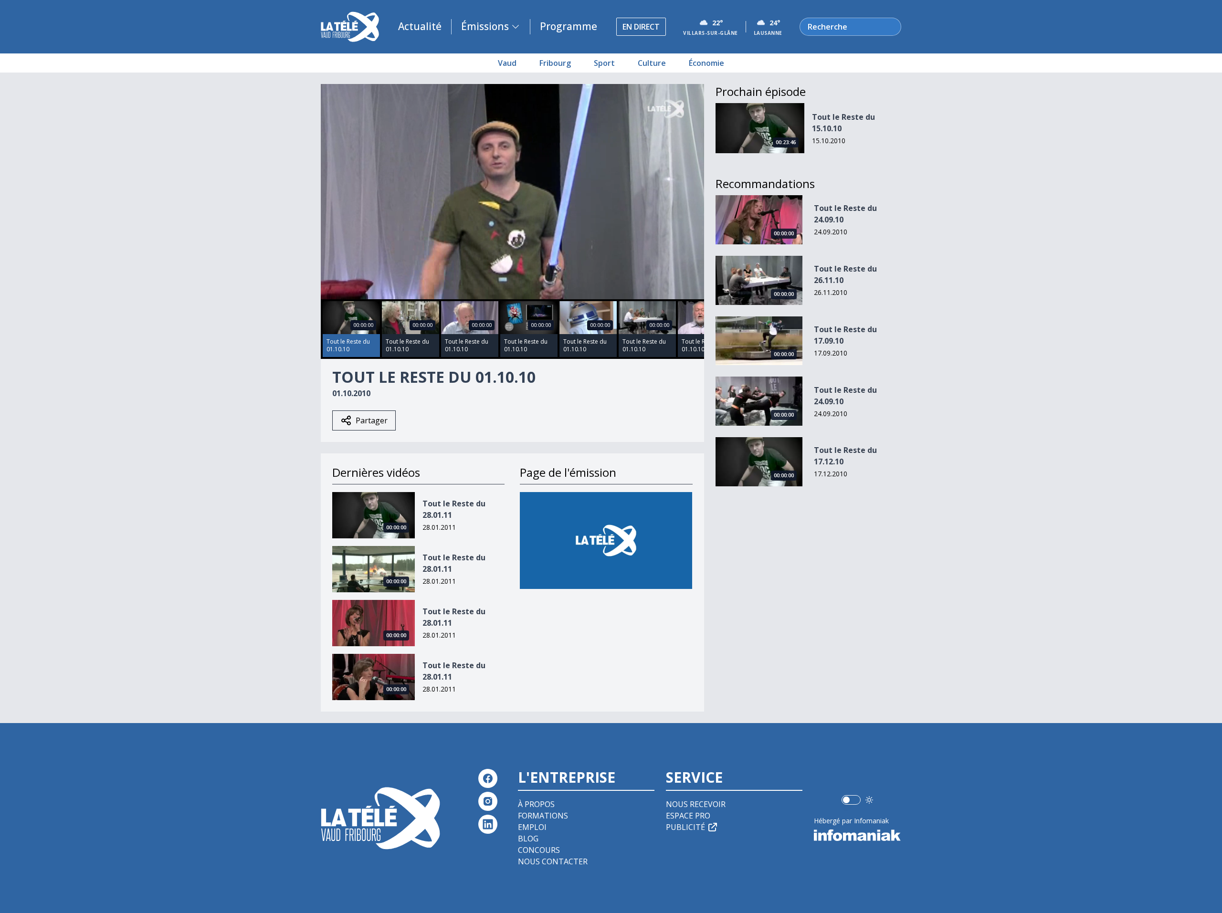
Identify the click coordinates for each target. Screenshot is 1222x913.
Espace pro (688, 815)
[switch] (851, 800)
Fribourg (555, 63)
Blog (528, 838)
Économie (706, 63)
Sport (604, 63)
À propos (536, 804)
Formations (543, 815)
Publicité (685, 827)
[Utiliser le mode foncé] (869, 800)
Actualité (420, 26)
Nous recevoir (696, 804)
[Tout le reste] (606, 540)
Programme (568, 26)
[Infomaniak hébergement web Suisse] (857, 835)
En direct (641, 26)
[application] (512, 191)
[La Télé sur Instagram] (488, 801)
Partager (372, 420)
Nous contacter (553, 861)
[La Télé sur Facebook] (488, 778)
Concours (539, 850)
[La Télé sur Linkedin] (488, 824)
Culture (652, 63)
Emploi (532, 827)
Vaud (507, 63)
